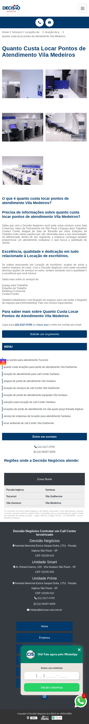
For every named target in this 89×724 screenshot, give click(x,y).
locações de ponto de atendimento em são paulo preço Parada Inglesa (43, 409)
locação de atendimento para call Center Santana (31, 374)
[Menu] (82, 8)
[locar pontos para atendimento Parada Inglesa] (22, 127)
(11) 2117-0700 (24, 324)
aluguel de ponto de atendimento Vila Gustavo (30, 381)
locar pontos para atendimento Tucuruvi (26, 360)
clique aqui (42, 324)
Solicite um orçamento (44, 334)
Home (44, 626)
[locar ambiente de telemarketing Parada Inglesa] (22, 84)
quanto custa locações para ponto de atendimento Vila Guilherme (40, 367)
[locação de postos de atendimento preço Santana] (22, 170)
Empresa (44, 637)
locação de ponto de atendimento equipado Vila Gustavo (35, 395)
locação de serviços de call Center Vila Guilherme (32, 388)
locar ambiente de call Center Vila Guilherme (29, 423)
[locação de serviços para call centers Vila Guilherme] (66, 84)
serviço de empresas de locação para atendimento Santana (37, 416)
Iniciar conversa (52, 687)
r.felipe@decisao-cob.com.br (45, 609)
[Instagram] (44, 696)
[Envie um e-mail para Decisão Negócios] (49, 22)
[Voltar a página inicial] (11, 8)
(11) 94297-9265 (45, 451)
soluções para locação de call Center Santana (29, 402)
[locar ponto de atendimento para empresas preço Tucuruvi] (66, 127)
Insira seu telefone (52, 668)
